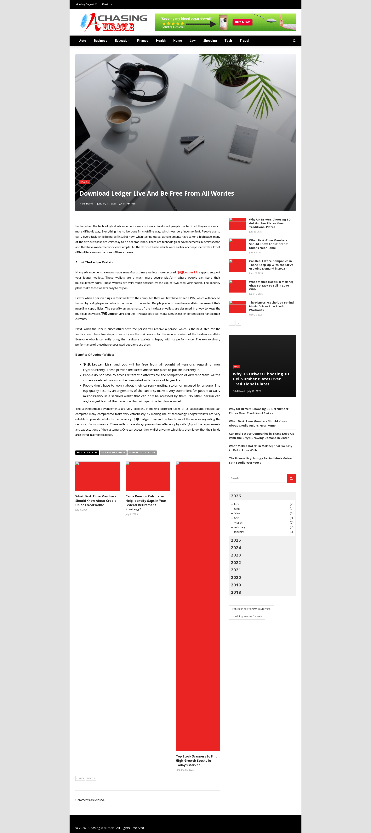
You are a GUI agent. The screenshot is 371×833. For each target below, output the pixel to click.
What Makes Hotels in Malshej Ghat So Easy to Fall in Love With (271, 285)
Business (100, 40)
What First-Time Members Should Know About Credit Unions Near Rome (95, 500)
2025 (236, 540)
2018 (236, 592)
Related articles (87, 452)
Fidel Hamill (86, 203)
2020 (236, 577)
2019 (236, 585)
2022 (236, 562)
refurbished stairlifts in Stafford (251, 608)
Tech (228, 40)
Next (90, 778)
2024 (236, 547)
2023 (236, 555)
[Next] (238, 323)
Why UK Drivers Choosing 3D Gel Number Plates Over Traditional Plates (270, 223)
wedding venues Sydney (247, 616)
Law (193, 40)
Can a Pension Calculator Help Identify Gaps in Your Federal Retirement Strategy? (146, 502)
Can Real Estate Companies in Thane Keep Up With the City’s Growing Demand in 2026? (271, 264)
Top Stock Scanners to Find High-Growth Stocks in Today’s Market (196, 760)
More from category (142, 452)
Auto (82, 40)
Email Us (107, 4)
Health (161, 40)
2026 (236, 496)
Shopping (210, 40)
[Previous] (232, 323)
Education (122, 40)
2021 (236, 570)
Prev (81, 778)
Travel (244, 40)
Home (177, 40)
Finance (142, 40)
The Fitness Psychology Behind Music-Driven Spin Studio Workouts (271, 306)
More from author (113, 452)
